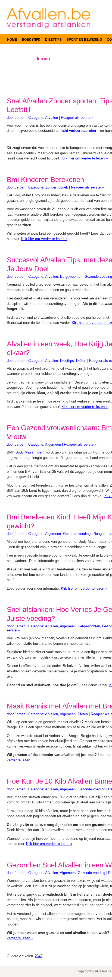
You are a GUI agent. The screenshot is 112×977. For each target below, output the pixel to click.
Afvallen (51, 118)
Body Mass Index (29, 452)
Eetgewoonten (71, 276)
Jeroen (20, 118)
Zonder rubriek (56, 187)
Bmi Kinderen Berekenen (45, 179)
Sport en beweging (84, 39)
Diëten (81, 361)
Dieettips (53, 39)
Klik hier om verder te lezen (84, 158)
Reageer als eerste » (77, 118)
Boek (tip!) (31, 39)
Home (12, 39)
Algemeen (53, 444)
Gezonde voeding (98, 276)
